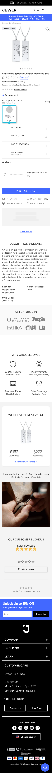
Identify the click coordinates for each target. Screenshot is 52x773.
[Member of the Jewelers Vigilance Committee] (40, 749)
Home (4, 23)
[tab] (20, 69)
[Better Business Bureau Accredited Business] (10, 749)
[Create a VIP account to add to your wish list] (47, 29)
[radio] (9, 114)
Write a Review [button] (27, 569)
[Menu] (48, 10)
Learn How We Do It (25, 462)
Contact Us (15, 708)
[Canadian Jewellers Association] (26, 753)
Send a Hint (26, 231)
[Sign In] (34, 10)
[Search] (38, 10)
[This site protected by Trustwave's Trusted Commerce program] (24, 749)
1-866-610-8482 (14, 699)
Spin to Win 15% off (18, 19)
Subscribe (41, 614)
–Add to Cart (26, 191)
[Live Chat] (45, 767)
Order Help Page (14, 673)
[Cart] (43, 10)
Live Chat (37, 708)
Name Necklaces (14, 23)
